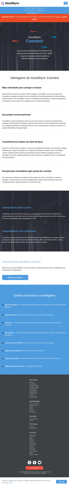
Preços (31, 408)
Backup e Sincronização (33, 383)
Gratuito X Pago (33, 397)
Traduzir (32, 441)
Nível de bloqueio (31, 12)
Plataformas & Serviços (29, 10)
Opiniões (32, 440)
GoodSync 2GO (33, 392)
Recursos (32, 410)
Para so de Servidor (34, 404)
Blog (31, 438)
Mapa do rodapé (34, 454)
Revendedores (33, 428)
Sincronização (40, 8)
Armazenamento (41, 10)
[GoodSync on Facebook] (34, 462)
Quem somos (33, 435)
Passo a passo (15, 277)
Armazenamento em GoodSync (34, 389)
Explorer (39, 12)
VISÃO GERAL (28, 8)
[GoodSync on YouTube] (39, 462)
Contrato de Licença (32, 445)
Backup (33, 8)
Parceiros (32, 426)
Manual (31, 420)
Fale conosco (33, 412)
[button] (34, 467)
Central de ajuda (34, 419)
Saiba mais (9, 483)
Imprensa (32, 436)
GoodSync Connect (34, 385)
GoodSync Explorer (34, 387)
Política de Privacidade (32, 448)
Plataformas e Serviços (33, 394)
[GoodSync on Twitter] (29, 462)
